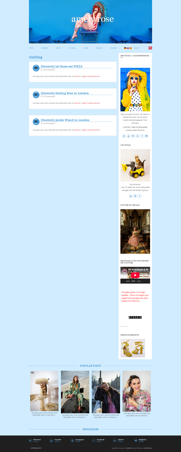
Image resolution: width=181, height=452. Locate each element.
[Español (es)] (130, 48)
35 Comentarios (49, 96)
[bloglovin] (146, 136)
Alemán (77, 76)
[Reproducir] (123, 281)
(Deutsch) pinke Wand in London (65, 120)
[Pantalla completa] (147, 281)
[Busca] (150, 47)
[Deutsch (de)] (125, 48)
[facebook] (142, 136)
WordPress (148, 448)
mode (58, 48)
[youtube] (128, 136)
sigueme (114, 48)
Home (31, 48)
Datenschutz (36, 448)
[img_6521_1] (132, 348)
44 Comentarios (49, 123)
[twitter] (137, 136)
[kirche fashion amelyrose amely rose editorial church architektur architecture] (135, 231)
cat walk (72, 48)
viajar (86, 48)
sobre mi (44, 48)
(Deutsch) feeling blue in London (65, 93)
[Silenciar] (143, 281)
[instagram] (133, 136)
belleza (99, 48)
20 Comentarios (49, 70)
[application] (135, 275)
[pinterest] (124, 136)
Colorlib (128, 448)
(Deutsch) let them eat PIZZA (62, 66)
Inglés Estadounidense (91, 76)
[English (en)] (127, 48)
